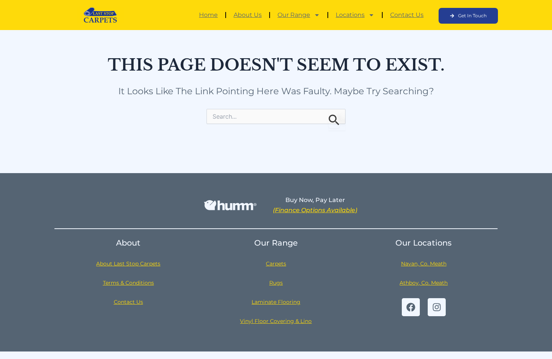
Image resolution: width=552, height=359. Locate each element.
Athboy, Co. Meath (424, 282)
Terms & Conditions (128, 282)
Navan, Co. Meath (423, 263)
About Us (248, 14)
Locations (350, 14)
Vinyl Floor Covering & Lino (276, 321)
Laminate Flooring (276, 302)
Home (208, 14)
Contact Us (407, 14)
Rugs (276, 282)
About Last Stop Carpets (128, 263)
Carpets (276, 263)
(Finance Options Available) (315, 210)
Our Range (294, 14)
